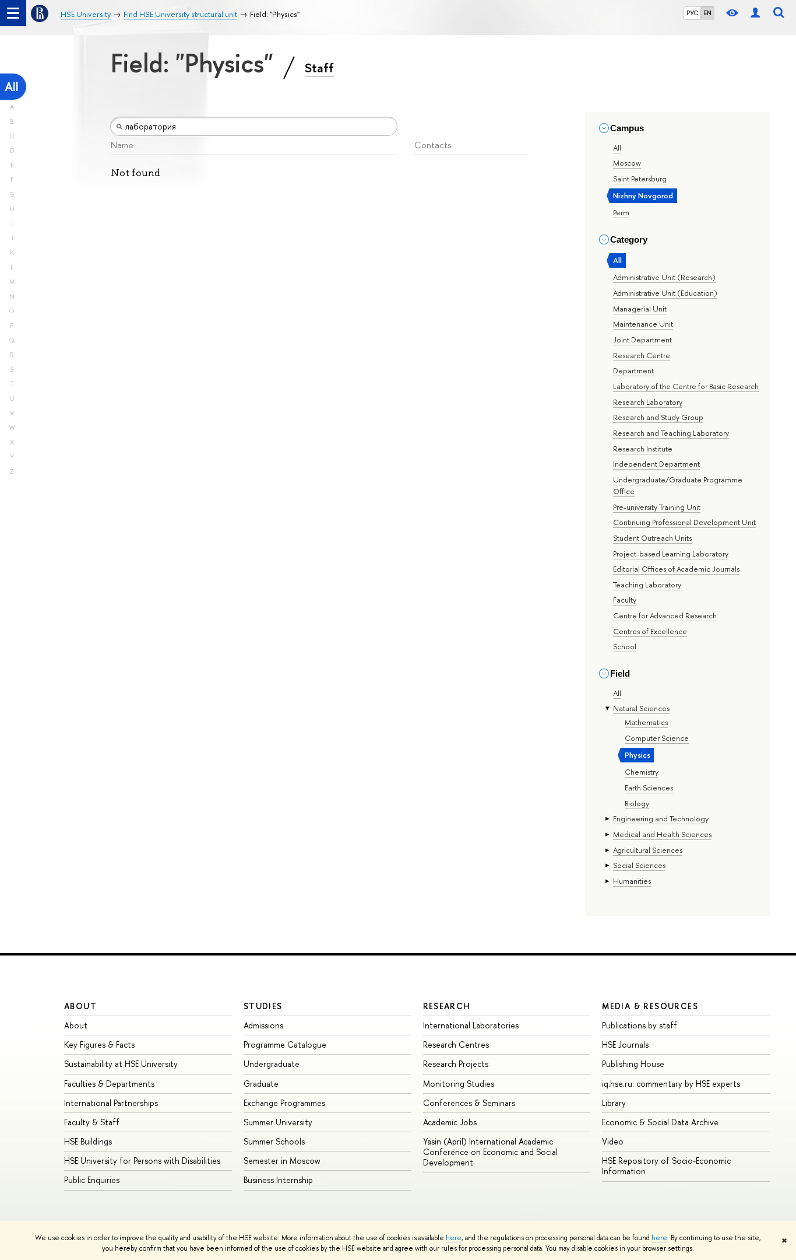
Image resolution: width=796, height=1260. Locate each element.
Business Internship (278, 1179)
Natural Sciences (641, 708)
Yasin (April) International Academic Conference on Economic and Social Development (490, 1152)
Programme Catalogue (285, 1044)
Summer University (278, 1122)
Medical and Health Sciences (662, 834)
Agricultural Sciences (647, 850)
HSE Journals (625, 1044)
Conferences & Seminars (469, 1102)
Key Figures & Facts (99, 1044)
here (454, 1237)
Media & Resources (650, 1006)
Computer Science (657, 738)
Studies (263, 1006)
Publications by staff (639, 1025)
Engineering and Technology (661, 818)
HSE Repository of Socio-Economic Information (666, 1166)
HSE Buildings (88, 1141)
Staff (319, 67)
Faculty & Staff (91, 1122)
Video (613, 1141)
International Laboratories (471, 1025)
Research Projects (455, 1063)
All (12, 86)
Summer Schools (274, 1141)
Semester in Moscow (282, 1160)
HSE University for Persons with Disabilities (142, 1160)
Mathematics (646, 722)
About (80, 1006)
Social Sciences (639, 865)
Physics (637, 755)
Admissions (263, 1025)
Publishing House (633, 1063)
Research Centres (456, 1044)
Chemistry (641, 771)
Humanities (632, 881)
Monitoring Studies (458, 1083)
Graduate (261, 1083)
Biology (637, 803)
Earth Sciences (649, 787)
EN (708, 13)
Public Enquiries (91, 1179)
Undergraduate (272, 1063)
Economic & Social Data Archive (660, 1122)
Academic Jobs (450, 1122)
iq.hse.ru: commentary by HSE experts (671, 1083)
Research (447, 1006)
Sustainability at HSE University (121, 1063)
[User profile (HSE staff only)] (755, 13)
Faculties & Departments (109, 1083)
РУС (692, 13)
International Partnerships (111, 1102)
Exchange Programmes (284, 1102)
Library (614, 1102)
